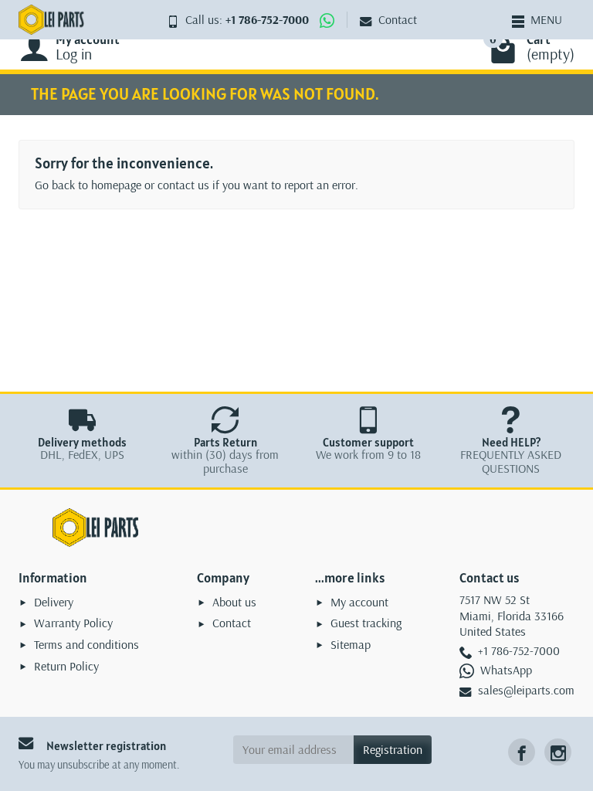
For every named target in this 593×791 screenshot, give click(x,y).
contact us (183, 184)
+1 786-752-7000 (267, 19)
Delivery (53, 601)
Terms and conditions (86, 644)
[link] (521, 752)
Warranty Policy (73, 622)
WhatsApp (506, 669)
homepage (116, 184)
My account (359, 601)
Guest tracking (366, 622)
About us (234, 601)
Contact (397, 19)
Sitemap (350, 644)
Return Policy (66, 666)
